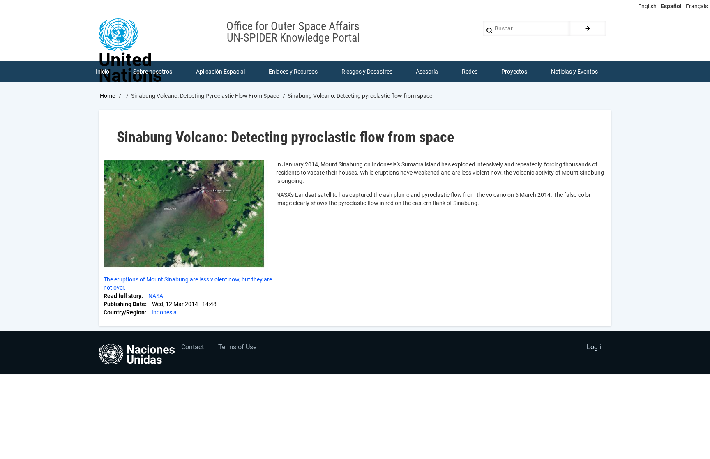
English (647, 6)
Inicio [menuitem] (102, 71)
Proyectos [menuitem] (514, 71)
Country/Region (124, 312)
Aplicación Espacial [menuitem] (220, 71)
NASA (155, 296)
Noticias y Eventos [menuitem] (574, 71)
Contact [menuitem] (192, 347)
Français (697, 6)
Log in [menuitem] (596, 347)
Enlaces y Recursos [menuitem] (293, 71)
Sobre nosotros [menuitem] (152, 71)
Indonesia (164, 312)
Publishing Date (124, 304)
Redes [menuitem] (469, 71)
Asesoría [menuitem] (427, 71)
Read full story (122, 296)
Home (107, 95)
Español (671, 6)
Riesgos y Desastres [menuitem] (366, 71)
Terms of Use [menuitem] (237, 347)
